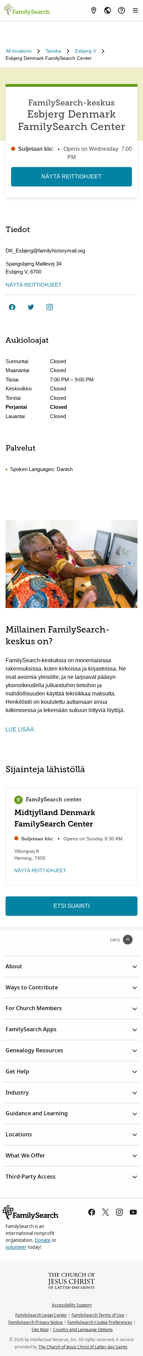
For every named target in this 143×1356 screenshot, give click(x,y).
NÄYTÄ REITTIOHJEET (71, 176)
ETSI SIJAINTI (71, 906)
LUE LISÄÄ (20, 729)
